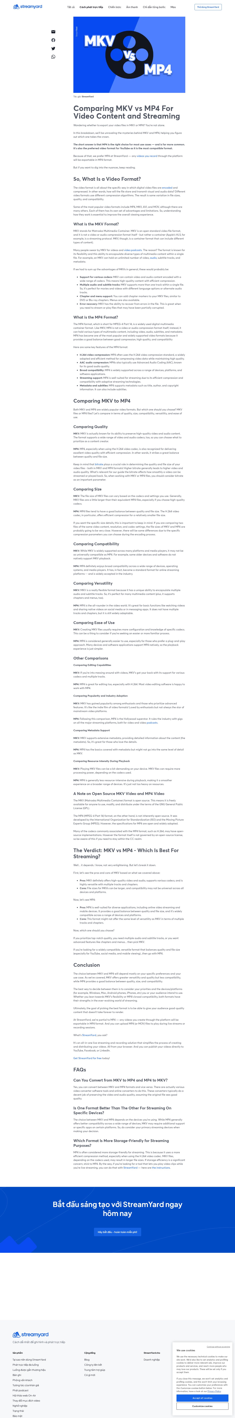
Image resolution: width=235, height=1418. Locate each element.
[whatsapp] (53, 56)
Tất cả (70, 7)
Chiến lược (114, 7)
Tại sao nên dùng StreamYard (29, 1359)
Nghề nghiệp (26, 1405)
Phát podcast (20, 1390)
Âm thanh (132, 7)
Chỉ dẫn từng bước (154, 7)
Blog (93, 1359)
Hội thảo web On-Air (24, 1395)
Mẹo (173, 7)
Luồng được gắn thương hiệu (29, 1369)
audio (153, 257)
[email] (53, 31)
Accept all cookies (202, 1398)
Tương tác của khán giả (26, 1385)
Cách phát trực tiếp (91, 7)
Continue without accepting (218, 1347)
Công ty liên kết (94, 1364)
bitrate (99, 464)
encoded (167, 187)
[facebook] (53, 40)
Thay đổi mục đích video (26, 1400)
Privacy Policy (214, 1391)
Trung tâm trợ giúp (94, 1369)
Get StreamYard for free (87, 1058)
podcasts (151, 722)
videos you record (147, 156)
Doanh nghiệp (152, 1359)
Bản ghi (17, 1374)
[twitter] (53, 48)
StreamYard (89, 1035)
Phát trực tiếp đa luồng (26, 1364)
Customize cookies (202, 1406)
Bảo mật (17, 1415)
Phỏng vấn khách (22, 1380)
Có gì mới (89, 1374)
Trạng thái (18, 1410)
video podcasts (132, 250)
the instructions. (161, 1167)
